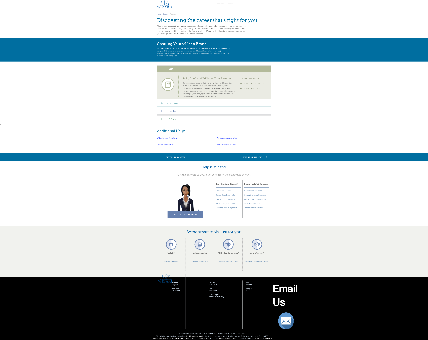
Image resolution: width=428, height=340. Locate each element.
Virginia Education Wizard (228, 338)
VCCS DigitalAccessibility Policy (216, 296)
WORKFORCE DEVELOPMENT (256, 262)
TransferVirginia (175, 283)
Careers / (166, 14)
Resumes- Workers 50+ (252, 88)
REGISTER (220, 3)
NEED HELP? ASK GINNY (185, 214)
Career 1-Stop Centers (165, 145)
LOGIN (230, 3)
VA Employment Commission (167, 138)
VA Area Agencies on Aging (227, 138)
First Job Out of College (226, 199)
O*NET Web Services (194, 336)
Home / (159, 14)
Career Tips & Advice (225, 191)
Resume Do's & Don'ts (252, 83)
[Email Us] (252, 296)
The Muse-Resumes (250, 78)
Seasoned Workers (252, 203)
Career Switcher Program (255, 195)
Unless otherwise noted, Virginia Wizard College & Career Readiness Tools (181, 338)
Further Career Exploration (255, 199)
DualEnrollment (213, 290)
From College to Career (225, 203)
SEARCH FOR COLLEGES (228, 262)
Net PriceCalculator (176, 290)
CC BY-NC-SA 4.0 (258, 338)
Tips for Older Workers (253, 208)
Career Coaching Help (225, 195)
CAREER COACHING (200, 262)
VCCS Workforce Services (226, 145)
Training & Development (226, 208)
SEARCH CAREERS (171, 262)
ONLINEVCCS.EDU (213, 283)
